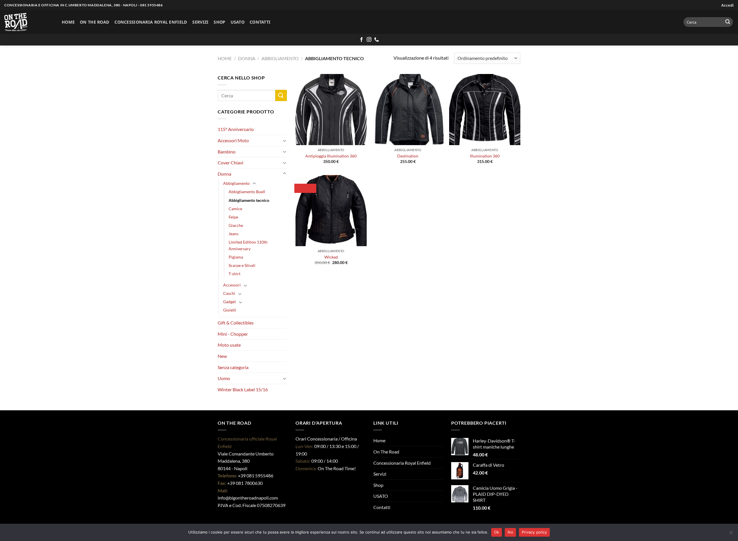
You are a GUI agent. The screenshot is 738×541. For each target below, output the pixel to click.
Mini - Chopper (233, 334)
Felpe (233, 216)
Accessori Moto (233, 140)
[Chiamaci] (376, 39)
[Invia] (728, 22)
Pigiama (236, 257)
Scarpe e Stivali (242, 265)
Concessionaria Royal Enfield (150, 22)
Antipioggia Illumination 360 (331, 155)
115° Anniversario (236, 129)
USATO (237, 22)
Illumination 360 (485, 155)
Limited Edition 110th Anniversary (248, 245)
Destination (407, 155)
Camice (235, 208)
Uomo (224, 378)
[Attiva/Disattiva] (284, 140)
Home (68, 22)
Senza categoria (233, 367)
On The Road (94, 22)
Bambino (227, 151)
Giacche (236, 225)
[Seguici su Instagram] (369, 39)
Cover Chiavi (230, 162)
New (222, 356)
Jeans (233, 233)
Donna (246, 58)
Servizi (200, 22)
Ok (496, 532)
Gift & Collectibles (236, 322)
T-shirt (234, 273)
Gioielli (229, 309)
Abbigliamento (280, 58)
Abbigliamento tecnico (249, 200)
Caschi (229, 293)
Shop (219, 22)
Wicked (331, 257)
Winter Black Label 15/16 (243, 389)
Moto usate (229, 345)
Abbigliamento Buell (247, 191)
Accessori (232, 284)
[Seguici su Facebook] (361, 39)
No (510, 532)
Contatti (260, 22)
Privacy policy (534, 532)
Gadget (229, 301)
